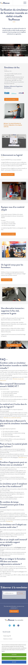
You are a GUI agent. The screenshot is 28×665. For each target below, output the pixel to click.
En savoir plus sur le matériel (8, 234)
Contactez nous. (9, 521)
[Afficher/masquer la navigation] (20, 2)
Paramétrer (14, 658)
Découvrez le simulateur (11, 99)
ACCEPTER (14, 654)
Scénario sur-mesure (7, 639)
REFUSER (14, 662)
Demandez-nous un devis (7, 174)
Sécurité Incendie (6, 632)
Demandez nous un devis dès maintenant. (12, 417)
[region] (14, 653)
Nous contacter (14, 611)
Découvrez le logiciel (6, 280)
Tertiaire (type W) (7, 636)
